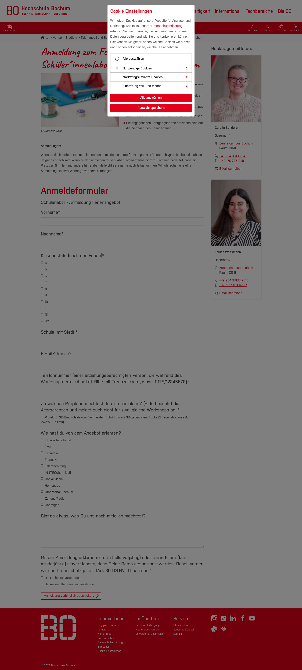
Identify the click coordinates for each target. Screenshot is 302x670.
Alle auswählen (133, 59)
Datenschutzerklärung (166, 26)
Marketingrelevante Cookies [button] (143, 77)
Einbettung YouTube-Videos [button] (142, 86)
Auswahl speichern (151, 108)
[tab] (152, 68)
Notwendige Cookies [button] (137, 68)
